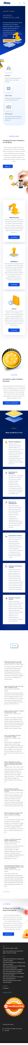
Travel (21, 664)
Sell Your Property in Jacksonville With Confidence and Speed (13, 813)
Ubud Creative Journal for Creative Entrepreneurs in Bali (14, 711)
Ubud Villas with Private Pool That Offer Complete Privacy (13, 686)
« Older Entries (6, 891)
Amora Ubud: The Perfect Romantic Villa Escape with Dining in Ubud (13, 790)
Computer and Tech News (10, 843)
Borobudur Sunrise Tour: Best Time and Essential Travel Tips (13, 662)
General (6, 691)
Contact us (8, 934)
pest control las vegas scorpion (10, 948)
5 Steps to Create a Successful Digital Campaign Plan (12, 839)
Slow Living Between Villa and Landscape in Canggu (12, 736)
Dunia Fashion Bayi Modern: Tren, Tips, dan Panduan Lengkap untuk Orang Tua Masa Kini (14, 867)
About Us (7, 166)
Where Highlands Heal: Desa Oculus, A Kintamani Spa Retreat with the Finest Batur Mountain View (13, 763)
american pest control (8, 1024)
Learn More (14, 237)
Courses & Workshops (11, 403)
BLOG (14, 646)
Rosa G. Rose (9, 664)
